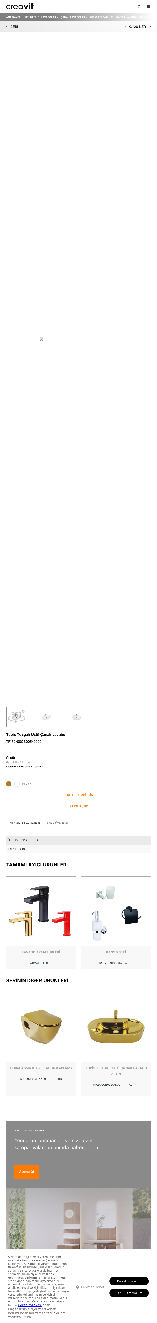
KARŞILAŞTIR (78, 806)
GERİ (13, 26)
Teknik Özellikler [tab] (56, 823)
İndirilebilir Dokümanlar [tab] (24, 823)
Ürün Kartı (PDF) (18, 840)
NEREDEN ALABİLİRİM (78, 795)
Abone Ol (26, 1172)
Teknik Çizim (16, 848)
